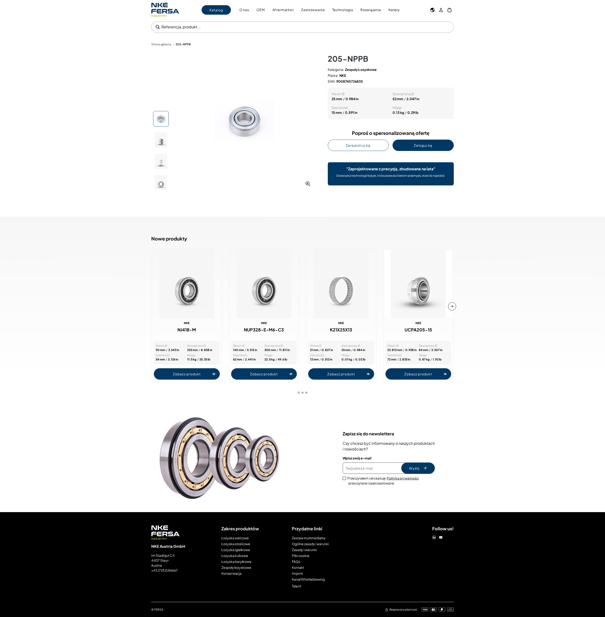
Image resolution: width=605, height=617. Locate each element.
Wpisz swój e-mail (357, 458)
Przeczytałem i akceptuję (383, 480)
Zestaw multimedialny (309, 538)
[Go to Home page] (165, 10)
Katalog (216, 10)
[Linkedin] (434, 537)
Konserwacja (231, 573)
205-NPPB (183, 44)
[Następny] (452, 306)
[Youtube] (441, 537)
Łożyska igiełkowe (235, 550)
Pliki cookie (300, 555)
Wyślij (414, 468)
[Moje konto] (441, 10)
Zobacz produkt (187, 374)
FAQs (296, 561)
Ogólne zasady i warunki (310, 544)
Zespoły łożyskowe (236, 567)
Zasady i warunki (304, 550)
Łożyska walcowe (235, 538)
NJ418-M (186, 329)
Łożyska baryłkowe (236, 561)
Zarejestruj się (358, 145)
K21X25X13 (341, 329)
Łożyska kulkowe (234, 555)
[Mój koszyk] (449, 10)
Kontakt (298, 567)
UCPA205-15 (418, 329)
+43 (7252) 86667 (164, 570)
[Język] (432, 10)
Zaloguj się (423, 145)
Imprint (297, 573)
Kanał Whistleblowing (308, 579)
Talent (296, 586)
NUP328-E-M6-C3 (264, 329)
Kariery (394, 10)
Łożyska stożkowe (235, 544)
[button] (244, 120)
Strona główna (161, 44)
